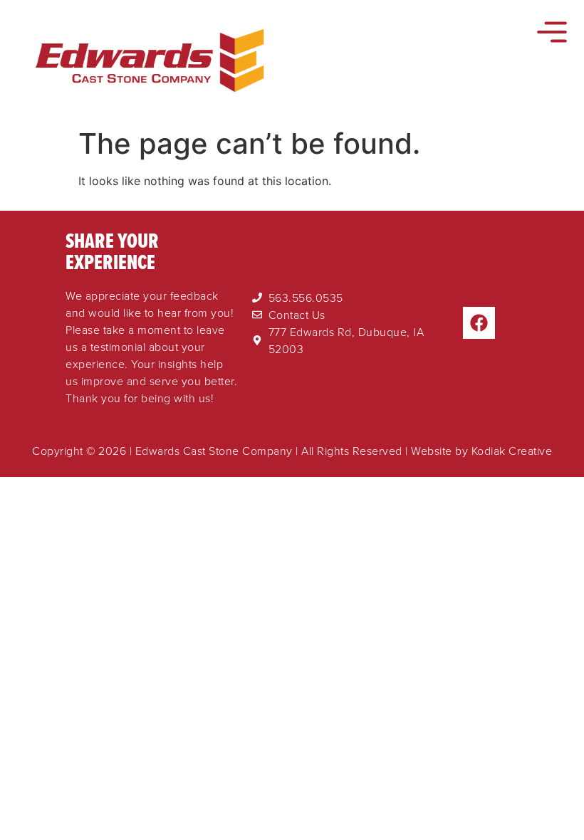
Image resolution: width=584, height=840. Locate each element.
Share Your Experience (112, 251)
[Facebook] (479, 323)
